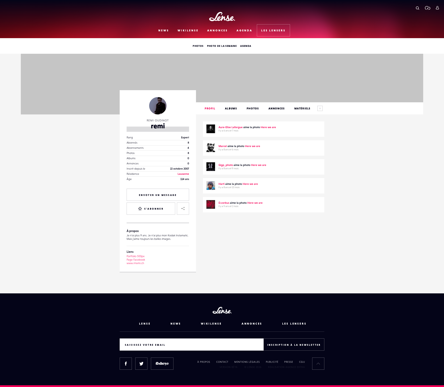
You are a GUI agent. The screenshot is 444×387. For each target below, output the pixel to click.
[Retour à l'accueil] (222, 16)
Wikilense (188, 30)
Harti (222, 183)
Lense (145, 323)
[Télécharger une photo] (427, 8)
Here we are (268, 127)
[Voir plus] (320, 108)
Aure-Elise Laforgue (231, 127)
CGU (302, 361)
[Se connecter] (437, 8)
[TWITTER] (141, 364)
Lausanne (183, 173)
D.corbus (224, 202)
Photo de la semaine (222, 46)
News (163, 30)
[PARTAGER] (183, 209)
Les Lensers (273, 30)
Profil (210, 108)
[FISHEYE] (162, 364)
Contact (222, 361)
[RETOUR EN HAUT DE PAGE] (318, 364)
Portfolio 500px (135, 256)
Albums (231, 108)
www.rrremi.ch (135, 263)
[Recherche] (417, 8)
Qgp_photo (226, 164)
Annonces (217, 30)
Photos (198, 46)
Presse (288, 361)
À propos (203, 361)
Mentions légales (247, 361)
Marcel (223, 146)
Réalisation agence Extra (286, 367)
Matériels (302, 108)
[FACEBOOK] (126, 364)
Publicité (272, 361)
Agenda (245, 30)
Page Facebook (136, 259)
